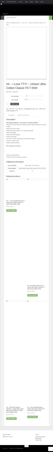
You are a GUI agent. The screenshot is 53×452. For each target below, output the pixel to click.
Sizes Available (14, 99)
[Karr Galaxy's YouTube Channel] (47, 449)
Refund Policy (38, 438)
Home (3, 1)
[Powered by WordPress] (8, 448)
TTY (17, 110)
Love (36, 109)
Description (11, 115)
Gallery (31, 1)
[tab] (10, 115)
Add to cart (14, 104)
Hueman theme (20, 448)
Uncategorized (11, 17)
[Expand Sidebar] (2, 18)
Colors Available (15, 96)
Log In (41, 1)
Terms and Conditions (40, 436)
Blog (26, 1)
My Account (5, 13)
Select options (11, 210)
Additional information (23, 115)
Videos (36, 1)
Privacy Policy (38, 440)
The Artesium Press (11, 1)
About (20, 1)
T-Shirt (40, 109)
